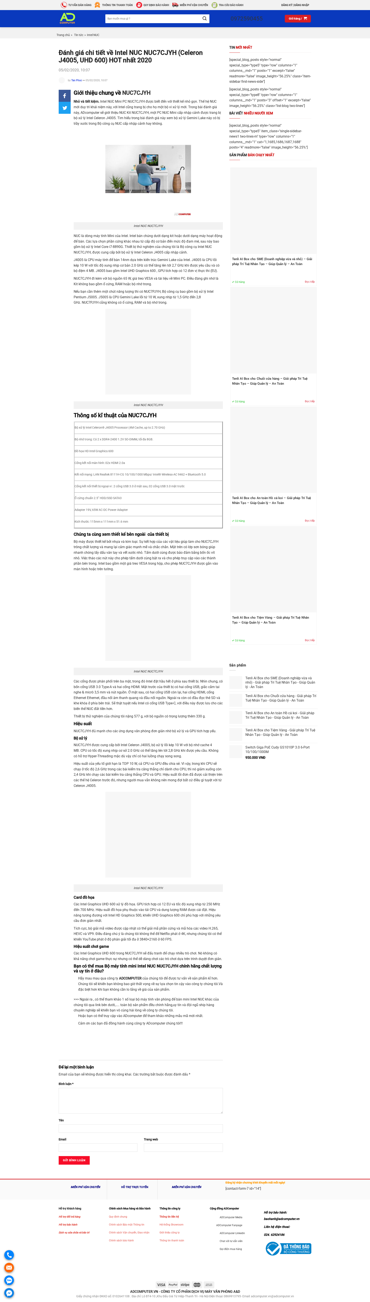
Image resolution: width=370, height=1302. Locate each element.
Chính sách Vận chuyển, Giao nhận (129, 1232)
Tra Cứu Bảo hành (231, 5)
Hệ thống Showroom (172, 1224)
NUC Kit (125, 113)
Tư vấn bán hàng (79, 5)
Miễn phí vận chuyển (194, 5)
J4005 (78, 260)
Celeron (95, 780)
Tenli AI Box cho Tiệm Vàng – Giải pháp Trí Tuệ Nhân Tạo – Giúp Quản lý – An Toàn (270, 620)
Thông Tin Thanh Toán (117, 5)
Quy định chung (118, 1216)
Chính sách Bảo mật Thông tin (126, 1224)
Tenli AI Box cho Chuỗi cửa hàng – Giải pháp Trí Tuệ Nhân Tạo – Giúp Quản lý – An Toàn (269, 381)
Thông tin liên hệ (169, 1216)
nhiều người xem (251, 113)
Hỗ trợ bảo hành (68, 1224)
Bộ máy (79, 542)
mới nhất (240, 47)
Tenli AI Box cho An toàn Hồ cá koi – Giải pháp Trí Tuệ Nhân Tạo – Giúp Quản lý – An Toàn (271, 500)
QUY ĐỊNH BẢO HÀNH (156, 5)
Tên (61, 1120)
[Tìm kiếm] (204, 18)
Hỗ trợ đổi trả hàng (69, 1216)
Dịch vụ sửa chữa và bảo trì (74, 1232)
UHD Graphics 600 (142, 271)
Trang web (151, 1139)
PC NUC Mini (166, 113)
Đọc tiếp (310, 281)
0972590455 (247, 18)
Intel (121, 107)
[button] (65, 96)
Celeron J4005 (105, 118)
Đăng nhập (301, 5)
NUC (110, 101)
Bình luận (66, 1084)
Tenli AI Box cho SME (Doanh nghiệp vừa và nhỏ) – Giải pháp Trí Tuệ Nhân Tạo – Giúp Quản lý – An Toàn (272, 261)
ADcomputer (132, 1016)
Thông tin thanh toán (172, 1240)
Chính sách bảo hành (121, 1240)
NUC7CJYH (136, 93)
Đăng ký (286, 5)
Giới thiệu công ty (170, 1232)
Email (62, 1139)
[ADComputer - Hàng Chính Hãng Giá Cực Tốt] (74, 18)
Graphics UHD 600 (101, 904)
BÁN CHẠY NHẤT (252, 155)
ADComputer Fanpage (229, 1225)
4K (183, 934)
